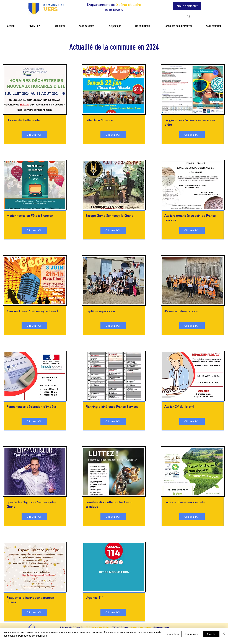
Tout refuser (191, 634)
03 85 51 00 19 (114, 9)
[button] (34, 26)
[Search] (188, 16)
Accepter (211, 634)
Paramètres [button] (172, 634)
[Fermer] (224, 634)
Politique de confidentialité (33, 635)
